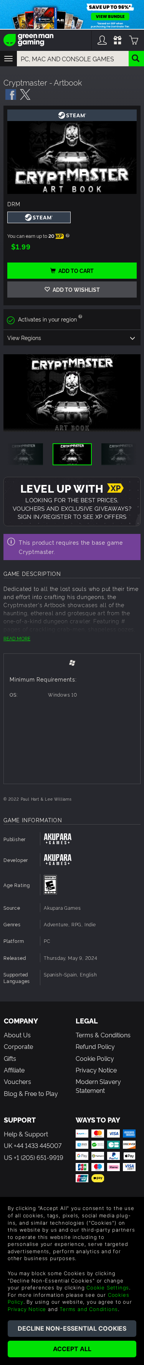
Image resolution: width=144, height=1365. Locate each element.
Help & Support (26, 1133)
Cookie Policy (95, 1058)
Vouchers (17, 1081)
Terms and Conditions (89, 1309)
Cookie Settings (107, 1287)
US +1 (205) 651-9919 (33, 1157)
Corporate (18, 1046)
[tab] (72, 662)
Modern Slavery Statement (98, 1085)
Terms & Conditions (103, 1034)
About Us (17, 1034)
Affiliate (14, 1069)
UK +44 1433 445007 (32, 1145)
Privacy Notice (96, 1069)
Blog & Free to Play (31, 1093)
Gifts (10, 1058)
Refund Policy (95, 1046)
